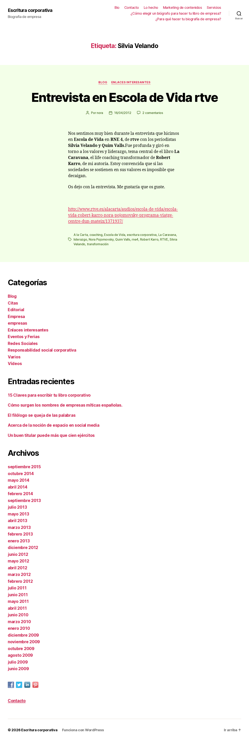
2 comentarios (152, 113)
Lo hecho (151, 7)
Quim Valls (122, 239)
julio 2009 (18, 662)
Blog (102, 82)
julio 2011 (17, 588)
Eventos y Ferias (24, 336)
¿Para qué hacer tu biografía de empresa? (188, 19)
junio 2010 (18, 614)
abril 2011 (17, 608)
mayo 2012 (18, 561)
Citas (13, 303)
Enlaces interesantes (131, 82)
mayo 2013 (18, 514)
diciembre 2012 (23, 547)
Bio (117, 7)
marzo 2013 (19, 527)
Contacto (131, 7)
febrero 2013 (20, 534)
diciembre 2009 (23, 635)
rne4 (135, 239)
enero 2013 (19, 540)
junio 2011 (18, 594)
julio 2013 (17, 507)
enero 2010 (19, 628)
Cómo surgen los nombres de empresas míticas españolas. (65, 405)
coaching (96, 235)
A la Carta (81, 235)
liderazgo (80, 239)
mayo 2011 (18, 601)
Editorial (16, 309)
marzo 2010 (19, 621)
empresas (17, 323)
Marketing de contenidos (182, 7)
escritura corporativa (142, 235)
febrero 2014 (20, 493)
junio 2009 (18, 668)
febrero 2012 (20, 581)
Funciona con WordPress (83, 730)
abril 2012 (17, 567)
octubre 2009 (21, 648)
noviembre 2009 (24, 641)
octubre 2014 (21, 473)
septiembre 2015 (24, 466)
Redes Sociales (23, 343)
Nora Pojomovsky (101, 239)
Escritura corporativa (30, 10)
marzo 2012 (19, 574)
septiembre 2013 (24, 500)
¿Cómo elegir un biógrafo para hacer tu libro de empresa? (176, 13)
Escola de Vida (114, 235)
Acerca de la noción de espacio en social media (53, 425)
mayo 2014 (18, 480)
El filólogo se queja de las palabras (41, 415)
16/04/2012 (122, 113)
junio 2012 (18, 554)
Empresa (16, 316)
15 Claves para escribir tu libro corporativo (49, 395)
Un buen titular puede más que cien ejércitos (51, 435)
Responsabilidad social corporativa (42, 350)
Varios (14, 357)
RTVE (164, 239)
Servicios (214, 7)
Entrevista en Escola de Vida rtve (124, 97)
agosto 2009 (20, 655)
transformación (98, 244)
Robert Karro (149, 239)
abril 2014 (17, 487)
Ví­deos (15, 363)
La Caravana (167, 235)
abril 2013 (17, 520)
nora (100, 113)
